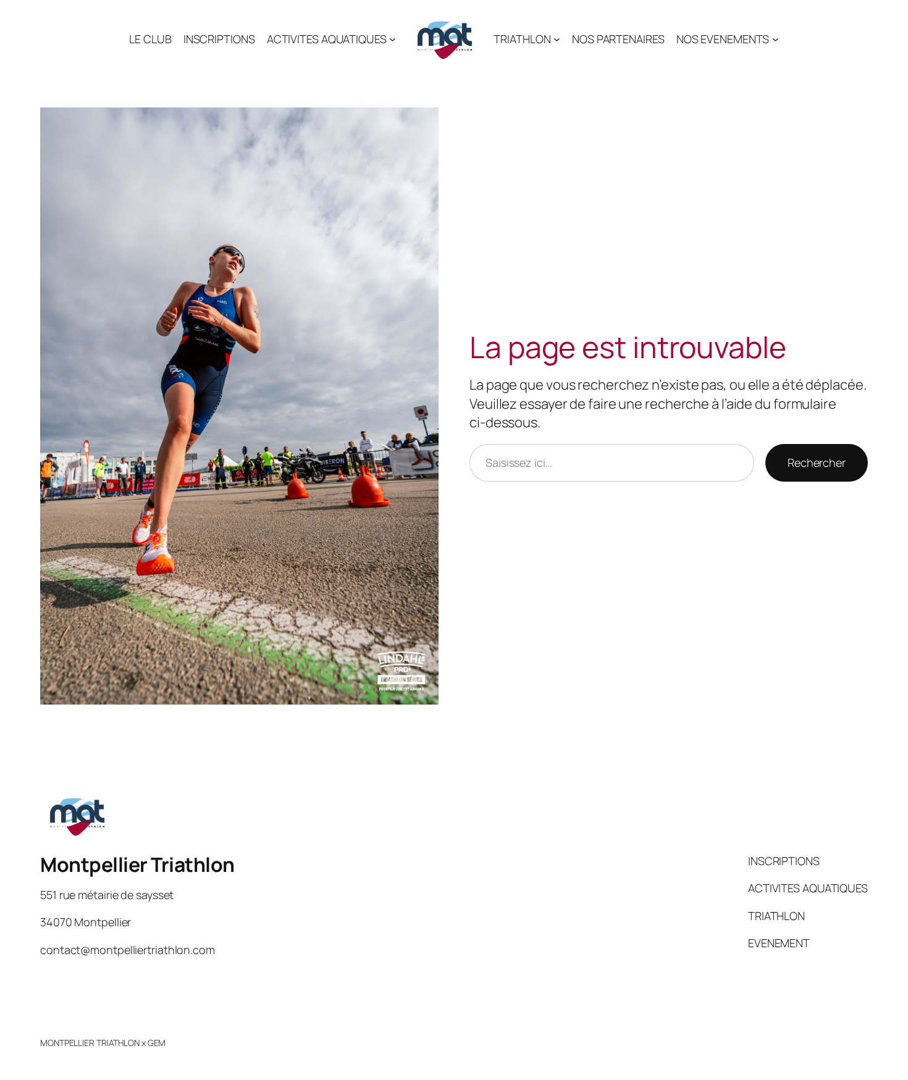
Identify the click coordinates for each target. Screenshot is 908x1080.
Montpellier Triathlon (137, 864)
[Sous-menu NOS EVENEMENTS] (775, 39)
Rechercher (817, 462)
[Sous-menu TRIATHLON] (556, 39)
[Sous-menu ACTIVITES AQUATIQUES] (392, 39)
